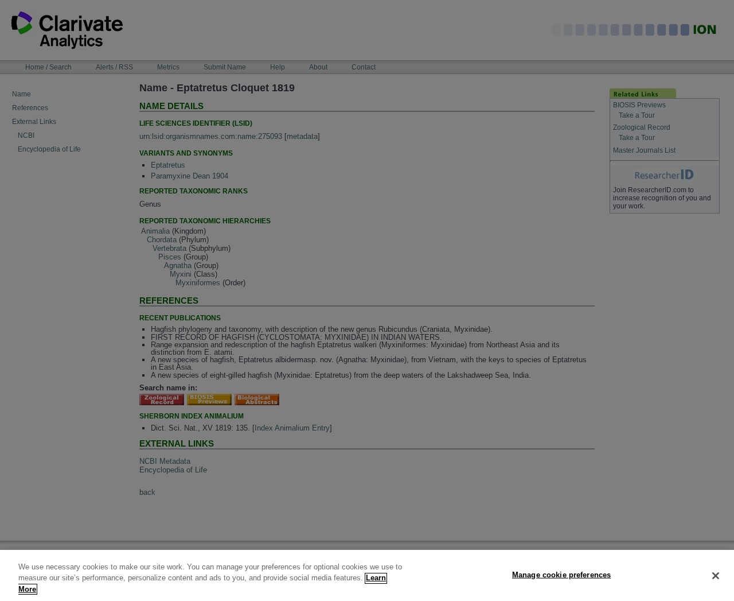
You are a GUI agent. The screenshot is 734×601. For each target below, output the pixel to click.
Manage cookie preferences (561, 574)
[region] (367, 575)
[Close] (715, 575)
